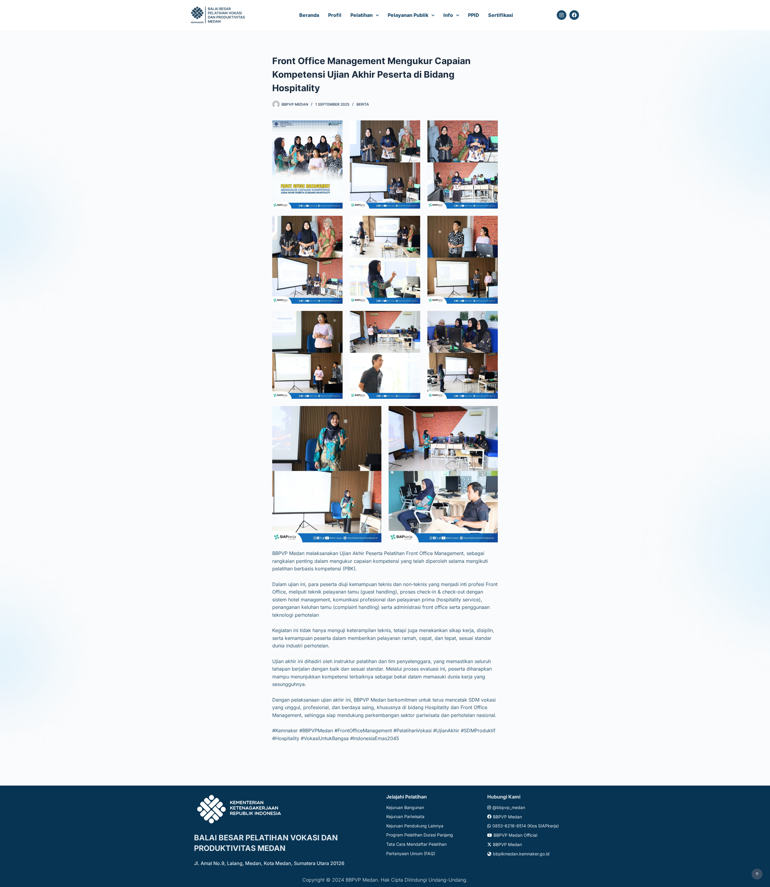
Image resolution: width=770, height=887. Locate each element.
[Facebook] (574, 15)
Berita (362, 104)
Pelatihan (361, 15)
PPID (473, 15)
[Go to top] (757, 874)
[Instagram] (561, 15)
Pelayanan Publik (408, 15)
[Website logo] (219, 15)
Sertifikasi (500, 15)
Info (448, 15)
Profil (334, 15)
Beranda (309, 15)
